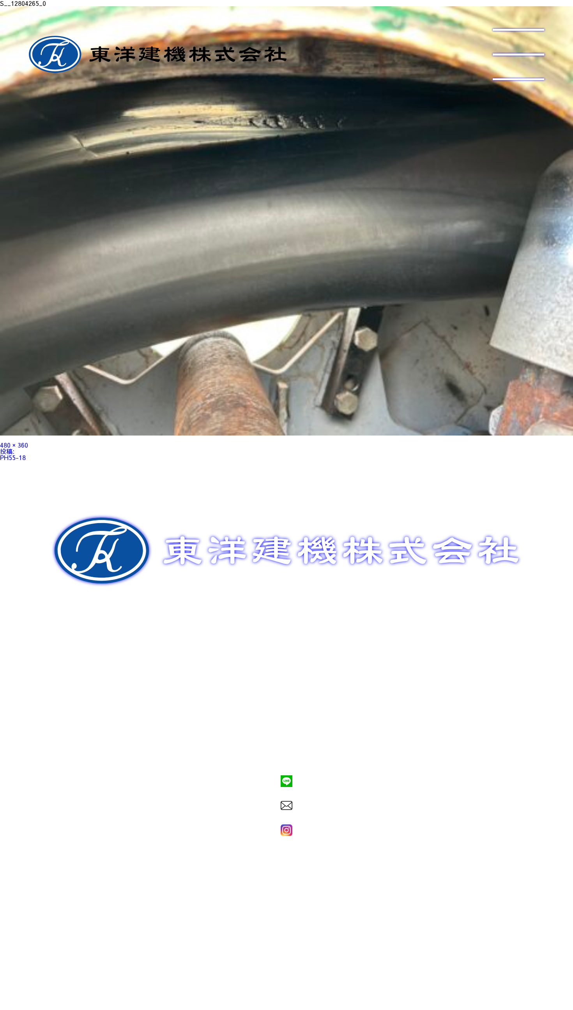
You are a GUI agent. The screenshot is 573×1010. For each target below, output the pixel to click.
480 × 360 (14, 445)
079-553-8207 (286, 754)
